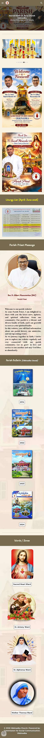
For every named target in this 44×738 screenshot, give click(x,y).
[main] (22, 200)
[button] (2, 3)
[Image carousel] (22, 51)
